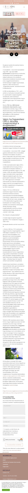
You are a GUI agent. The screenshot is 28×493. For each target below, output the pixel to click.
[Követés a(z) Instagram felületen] (16, 54)
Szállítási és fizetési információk (11, 462)
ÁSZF (4, 460)
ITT (20, 379)
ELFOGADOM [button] (6, 489)
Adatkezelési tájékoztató (10, 458)
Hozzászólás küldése (14, 445)
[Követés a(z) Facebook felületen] (11, 54)
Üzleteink (5, 464)
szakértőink (12, 385)
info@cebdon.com (11, 479)
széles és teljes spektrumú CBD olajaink (14, 376)
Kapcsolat (5, 466)
